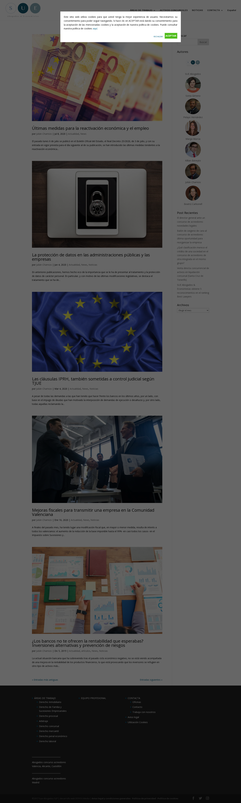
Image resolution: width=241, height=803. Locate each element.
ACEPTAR (171, 35)
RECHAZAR (158, 36)
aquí (95, 28)
